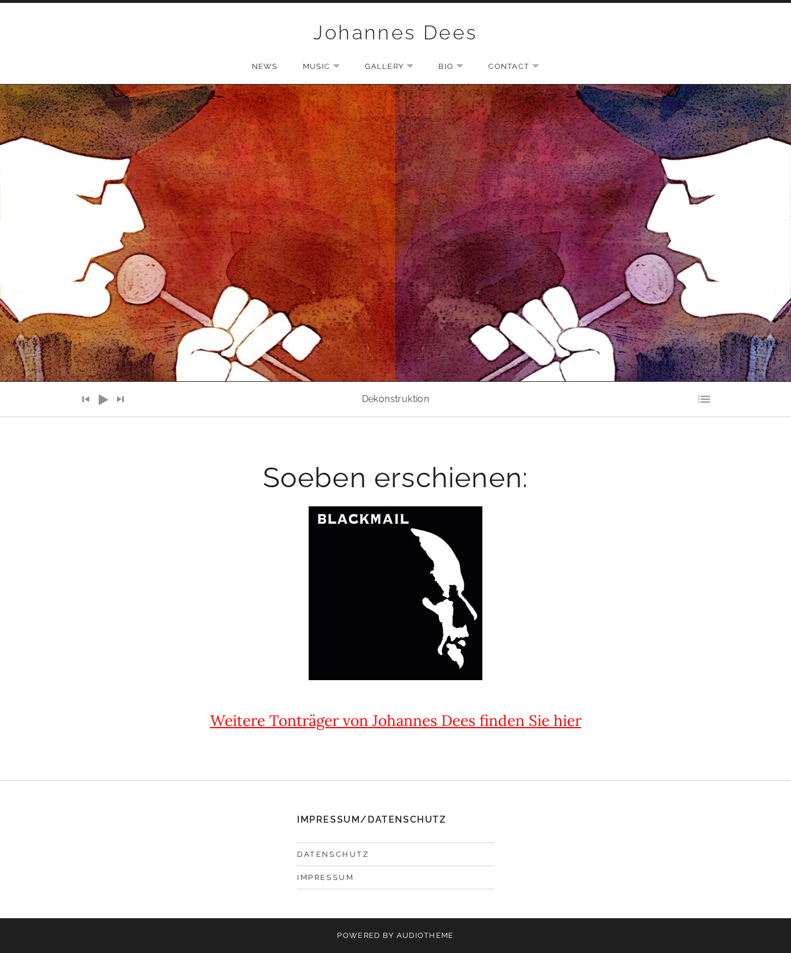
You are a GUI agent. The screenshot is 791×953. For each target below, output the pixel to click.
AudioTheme (425, 935)
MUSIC (327, 67)
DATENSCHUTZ (333, 854)
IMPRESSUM (325, 877)
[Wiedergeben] (103, 399)
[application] (395, 399)
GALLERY (395, 67)
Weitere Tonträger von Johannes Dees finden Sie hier (395, 720)
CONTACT (519, 67)
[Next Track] (120, 399)
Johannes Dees (395, 32)
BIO (456, 67)
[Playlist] (705, 399)
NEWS (265, 66)
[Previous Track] (85, 399)
